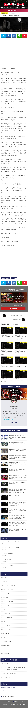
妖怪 (3, 637)
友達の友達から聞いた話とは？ (7, 7)
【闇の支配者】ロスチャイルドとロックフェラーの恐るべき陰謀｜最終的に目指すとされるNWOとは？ (17, 524)
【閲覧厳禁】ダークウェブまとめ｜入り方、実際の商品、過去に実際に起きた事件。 (17, 437)
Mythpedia (3, 689)
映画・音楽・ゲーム (6, 629)
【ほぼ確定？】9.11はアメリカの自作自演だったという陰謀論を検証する (17, 450)
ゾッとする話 (5, 593)
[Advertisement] (14, 53)
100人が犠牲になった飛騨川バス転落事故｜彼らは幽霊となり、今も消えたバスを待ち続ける (17, 504)
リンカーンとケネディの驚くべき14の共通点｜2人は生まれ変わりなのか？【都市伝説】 (18, 510)
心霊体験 (4, 597)
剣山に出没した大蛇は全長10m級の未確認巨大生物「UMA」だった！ (17, 483)
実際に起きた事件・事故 (8, 585)
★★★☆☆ (14, 278)
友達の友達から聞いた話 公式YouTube (10, 687)
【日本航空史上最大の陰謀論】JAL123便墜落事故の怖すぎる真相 (17, 443)
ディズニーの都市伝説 (7, 617)
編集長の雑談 (5, 653)
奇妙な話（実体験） (7, 601)
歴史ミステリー (6, 605)
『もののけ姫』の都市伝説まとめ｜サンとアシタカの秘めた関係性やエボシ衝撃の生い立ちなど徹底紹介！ (17, 517)
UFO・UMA (5, 633)
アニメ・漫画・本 (6, 625)
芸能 (3, 621)
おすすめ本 (5, 649)
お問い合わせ (4, 663)
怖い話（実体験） (5, 13)
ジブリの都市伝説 (6, 613)
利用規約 (16, 701)
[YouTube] (16, 423)
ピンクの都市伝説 (6, 641)
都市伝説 (4, 581)
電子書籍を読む (13, 308)
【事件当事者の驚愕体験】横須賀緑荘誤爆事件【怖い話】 (17, 469)
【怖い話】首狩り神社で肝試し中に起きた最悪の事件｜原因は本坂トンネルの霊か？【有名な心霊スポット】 (17, 490)
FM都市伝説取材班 (6, 645)
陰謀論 (4, 577)
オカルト (4, 609)
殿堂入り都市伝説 (5, 677)
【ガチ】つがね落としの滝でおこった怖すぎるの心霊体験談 (17, 529)
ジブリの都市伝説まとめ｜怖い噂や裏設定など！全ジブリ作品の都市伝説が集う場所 (13, 668)
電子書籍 (23, 7)
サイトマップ (22, 701)
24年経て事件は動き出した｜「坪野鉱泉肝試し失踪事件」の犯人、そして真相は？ (18, 464)
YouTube (17, 7)
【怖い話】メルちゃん (14, 495)
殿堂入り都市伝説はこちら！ (14, 10)
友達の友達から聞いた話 (15, 704)
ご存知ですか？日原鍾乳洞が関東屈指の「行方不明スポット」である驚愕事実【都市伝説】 (17, 457)
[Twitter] (12, 423)
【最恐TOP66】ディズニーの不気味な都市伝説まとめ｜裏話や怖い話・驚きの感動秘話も (18, 477)
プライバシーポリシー (7, 701)
